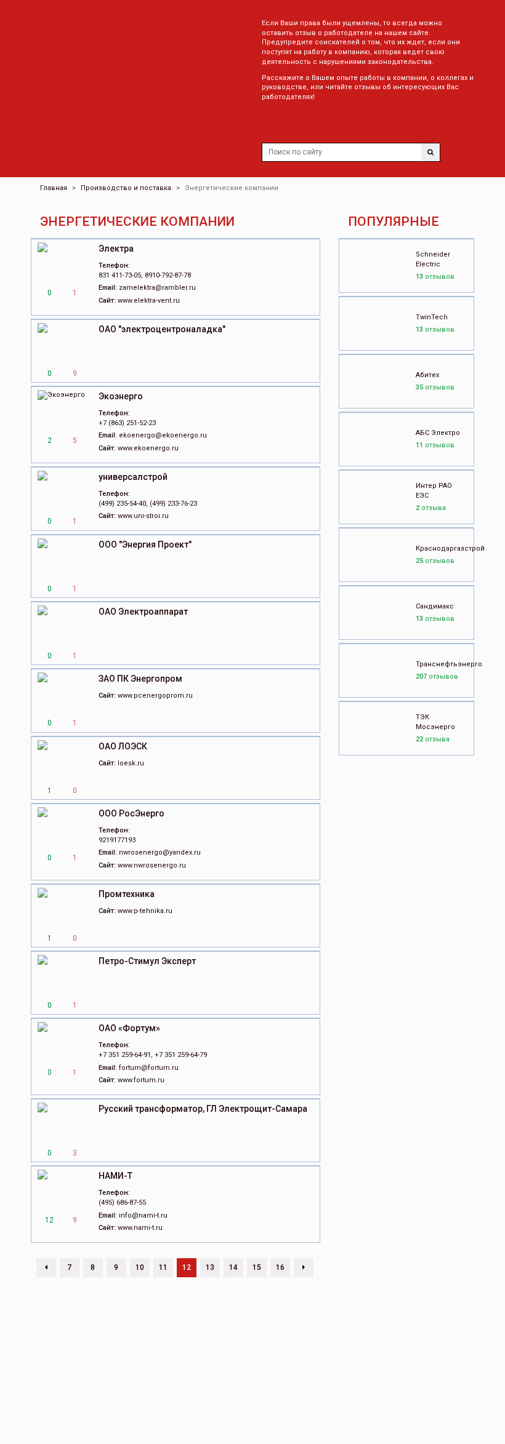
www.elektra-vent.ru (149, 301)
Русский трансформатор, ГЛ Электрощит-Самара (203, 1109)
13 (210, 1267)
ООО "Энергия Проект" (145, 544)
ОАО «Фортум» (129, 1028)
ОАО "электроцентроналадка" (162, 329)
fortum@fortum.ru (149, 1068)
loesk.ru (131, 763)
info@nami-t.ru (143, 1215)
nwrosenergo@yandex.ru (160, 852)
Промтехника (127, 894)
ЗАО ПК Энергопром (140, 679)
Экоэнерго (121, 396)
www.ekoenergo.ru (148, 448)
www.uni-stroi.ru (143, 516)
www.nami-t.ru (140, 1228)
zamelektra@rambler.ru (157, 288)
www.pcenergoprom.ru (155, 696)
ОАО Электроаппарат (143, 611)
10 (139, 1267)
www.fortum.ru (141, 1080)
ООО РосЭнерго (131, 813)
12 (186, 1267)
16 (280, 1267)
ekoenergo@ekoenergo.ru (163, 435)
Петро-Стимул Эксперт (147, 961)
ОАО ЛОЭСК (123, 746)
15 (256, 1267)
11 (163, 1267)
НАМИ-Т (115, 1176)
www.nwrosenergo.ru (152, 865)
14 (233, 1267)
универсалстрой (133, 477)
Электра (116, 248)
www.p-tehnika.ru (145, 911)
